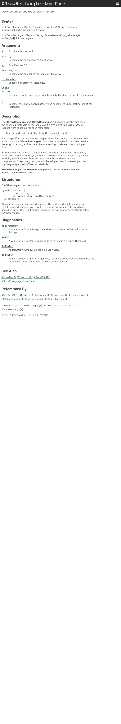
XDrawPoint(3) (42, 277)
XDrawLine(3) (24, 277)
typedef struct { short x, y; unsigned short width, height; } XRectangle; (28, 194)
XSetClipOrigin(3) (58, 299)
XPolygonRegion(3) (36, 299)
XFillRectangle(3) (78, 295)
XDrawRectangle (33, 3)
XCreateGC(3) (9, 295)
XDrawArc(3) (8, 277)
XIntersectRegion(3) (13, 299)
